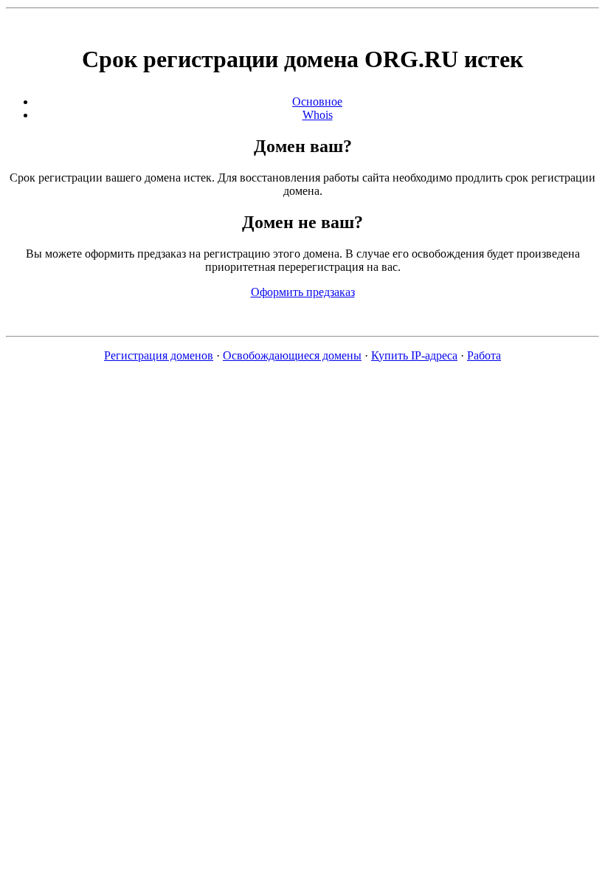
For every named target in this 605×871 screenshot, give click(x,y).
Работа (484, 355)
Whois (317, 115)
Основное (317, 101)
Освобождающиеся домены (292, 355)
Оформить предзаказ (303, 292)
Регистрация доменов (158, 355)
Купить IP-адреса (414, 355)
